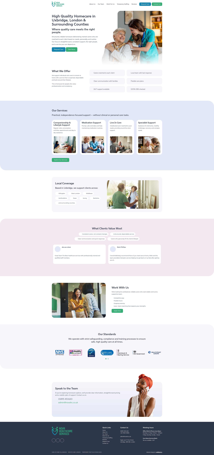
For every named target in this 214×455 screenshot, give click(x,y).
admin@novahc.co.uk (68, 402)
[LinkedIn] (58, 440)
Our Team (101, 4)
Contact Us (156, 4)
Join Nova (71, 49)
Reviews (134, 4)
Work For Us (110, 4)
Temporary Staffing (123, 4)
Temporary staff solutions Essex (92, 452)
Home (104, 430)
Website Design (150, 452)
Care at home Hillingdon (59, 452)
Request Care (145, 4)
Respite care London (74, 452)
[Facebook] (54, 440)
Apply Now (117, 311)
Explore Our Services (60, 160)
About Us (92, 4)
